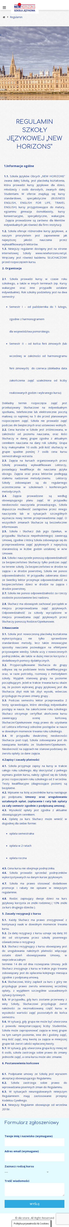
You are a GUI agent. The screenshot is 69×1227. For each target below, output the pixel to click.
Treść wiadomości (17, 1181)
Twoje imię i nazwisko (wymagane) (29, 1136)
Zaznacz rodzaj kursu (19, 1166)
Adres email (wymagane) (22, 1151)
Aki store (23, 1218)
